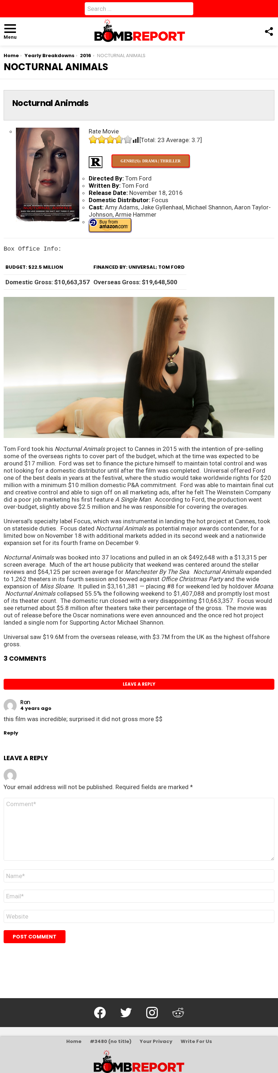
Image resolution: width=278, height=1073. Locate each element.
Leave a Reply (139, 684)
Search (186, 10)
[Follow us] (268, 31)
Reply (11, 732)
